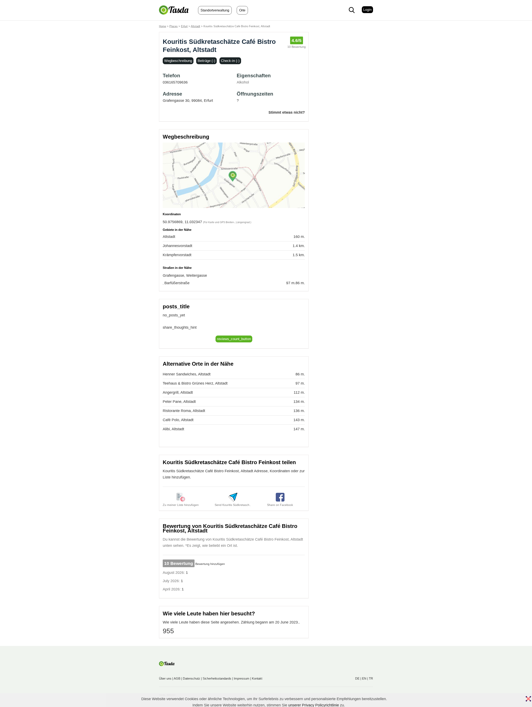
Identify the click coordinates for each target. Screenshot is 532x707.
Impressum (241, 678)
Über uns (165, 678)
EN (364, 678)
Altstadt (195, 26)
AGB (177, 678)
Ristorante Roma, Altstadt (184, 411)
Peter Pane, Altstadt (179, 402)
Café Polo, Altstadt (178, 420)
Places (173, 26)
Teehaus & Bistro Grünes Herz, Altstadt (195, 383)
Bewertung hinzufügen (210, 564)
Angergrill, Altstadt (178, 392)
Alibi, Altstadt (173, 429)
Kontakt (257, 678)
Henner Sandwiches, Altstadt (187, 374)
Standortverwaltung (215, 10)
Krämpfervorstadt (177, 255)
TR (371, 678)
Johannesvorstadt (177, 246)
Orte (242, 10)
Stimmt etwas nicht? (286, 112)
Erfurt (184, 26)
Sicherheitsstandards (217, 678)
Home (162, 26)
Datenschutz (191, 678)
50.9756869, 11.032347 (182, 222)
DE (357, 678)
